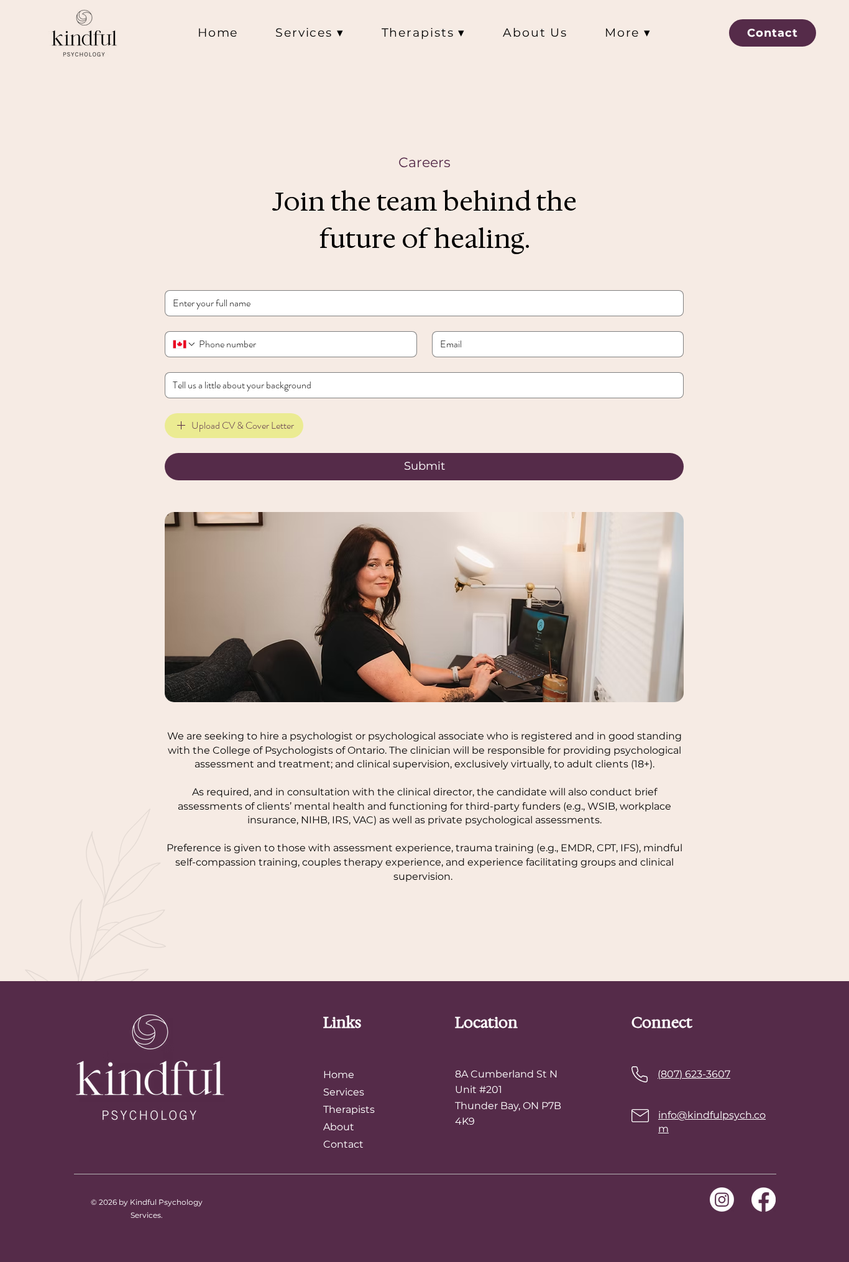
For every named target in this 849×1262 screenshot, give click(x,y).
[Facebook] (763, 1199)
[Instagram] (722, 1199)
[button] (310, 32)
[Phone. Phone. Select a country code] (184, 344)
